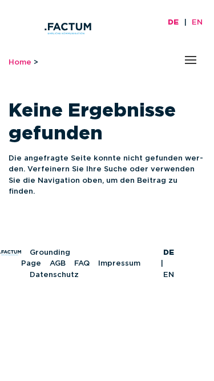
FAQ (82, 263)
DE (173, 22)
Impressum (119, 263)
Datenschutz (54, 275)
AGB (58, 263)
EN (197, 22)
